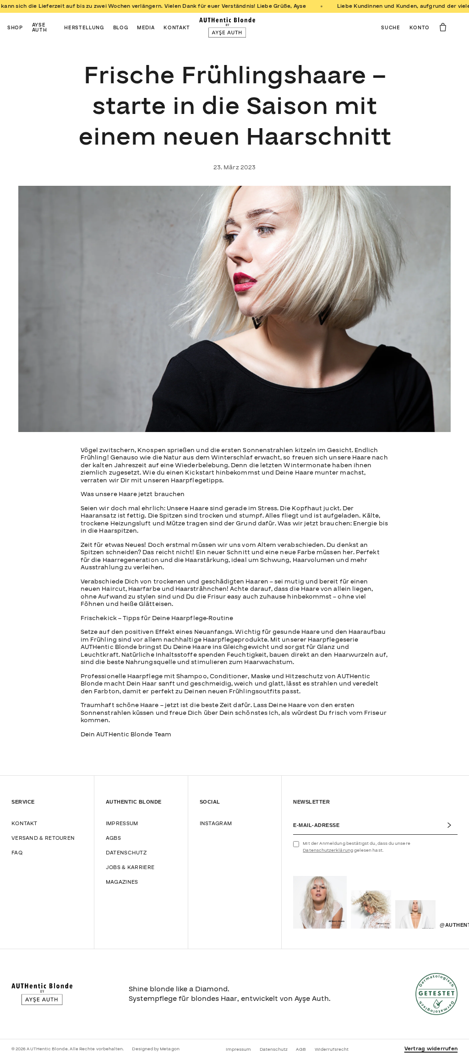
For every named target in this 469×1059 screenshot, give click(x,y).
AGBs (113, 838)
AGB (301, 1049)
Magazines (122, 882)
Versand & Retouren (43, 838)
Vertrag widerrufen (431, 1049)
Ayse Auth (39, 27)
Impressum (122, 823)
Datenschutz (126, 853)
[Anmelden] (452, 825)
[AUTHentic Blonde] (227, 27)
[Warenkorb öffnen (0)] (443, 27)
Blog (120, 27)
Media (145, 27)
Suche (390, 27)
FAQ (16, 853)
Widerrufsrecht (332, 1049)
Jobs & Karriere (130, 867)
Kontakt (177, 27)
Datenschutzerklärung (328, 850)
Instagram (216, 823)
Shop (15, 27)
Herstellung (84, 27)
